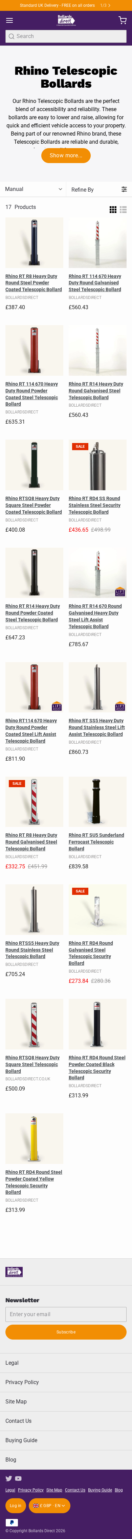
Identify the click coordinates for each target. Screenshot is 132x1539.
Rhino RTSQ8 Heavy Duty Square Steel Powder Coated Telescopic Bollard (33, 505)
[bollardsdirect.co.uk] (66, 20)
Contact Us (18, 1421)
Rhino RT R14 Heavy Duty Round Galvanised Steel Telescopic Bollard (96, 390)
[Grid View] (113, 207)
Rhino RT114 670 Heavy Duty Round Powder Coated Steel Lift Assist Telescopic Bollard (31, 731)
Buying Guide (21, 1440)
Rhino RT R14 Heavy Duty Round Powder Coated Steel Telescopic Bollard (32, 612)
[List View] (123, 207)
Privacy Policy (22, 1382)
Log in (16, 1505)
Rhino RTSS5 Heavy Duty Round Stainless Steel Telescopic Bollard (32, 949)
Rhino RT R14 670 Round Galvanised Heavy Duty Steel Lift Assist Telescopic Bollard (95, 616)
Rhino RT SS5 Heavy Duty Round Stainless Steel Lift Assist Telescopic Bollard (97, 727)
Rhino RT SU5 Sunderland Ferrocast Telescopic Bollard (96, 841)
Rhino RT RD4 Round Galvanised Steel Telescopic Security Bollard (91, 953)
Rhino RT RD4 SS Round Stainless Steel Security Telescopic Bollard (94, 505)
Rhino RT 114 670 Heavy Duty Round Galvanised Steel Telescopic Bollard (95, 283)
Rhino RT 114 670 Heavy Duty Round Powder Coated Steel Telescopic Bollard (31, 394)
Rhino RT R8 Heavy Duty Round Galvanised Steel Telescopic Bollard (31, 841)
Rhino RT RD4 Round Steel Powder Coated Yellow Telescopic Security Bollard (33, 1182)
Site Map (16, 1401)
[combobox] (66, 36)
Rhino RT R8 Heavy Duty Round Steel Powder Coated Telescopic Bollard (33, 283)
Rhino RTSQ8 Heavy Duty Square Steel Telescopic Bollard (32, 1064)
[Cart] (120, 20)
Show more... (66, 155)
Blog (10, 1459)
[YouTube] (18, 1478)
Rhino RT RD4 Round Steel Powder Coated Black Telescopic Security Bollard (97, 1068)
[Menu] (12, 20)
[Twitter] (8, 1478)
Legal (12, 1363)
